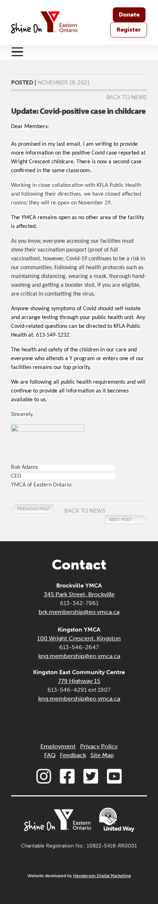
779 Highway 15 (79, 680)
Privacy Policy (99, 746)
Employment (58, 746)
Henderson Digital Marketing (102, 875)
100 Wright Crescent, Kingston (79, 638)
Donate (129, 14)
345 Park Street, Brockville (79, 594)
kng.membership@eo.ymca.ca (79, 655)
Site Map (102, 755)
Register (128, 29)
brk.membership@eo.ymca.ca (79, 611)
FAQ (49, 755)
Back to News (126, 97)
